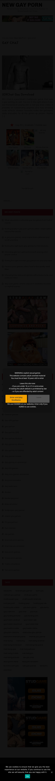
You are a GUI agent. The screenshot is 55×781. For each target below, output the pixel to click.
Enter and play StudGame (16, 398)
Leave (38, 397)
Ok (27, 776)
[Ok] (51, 772)
